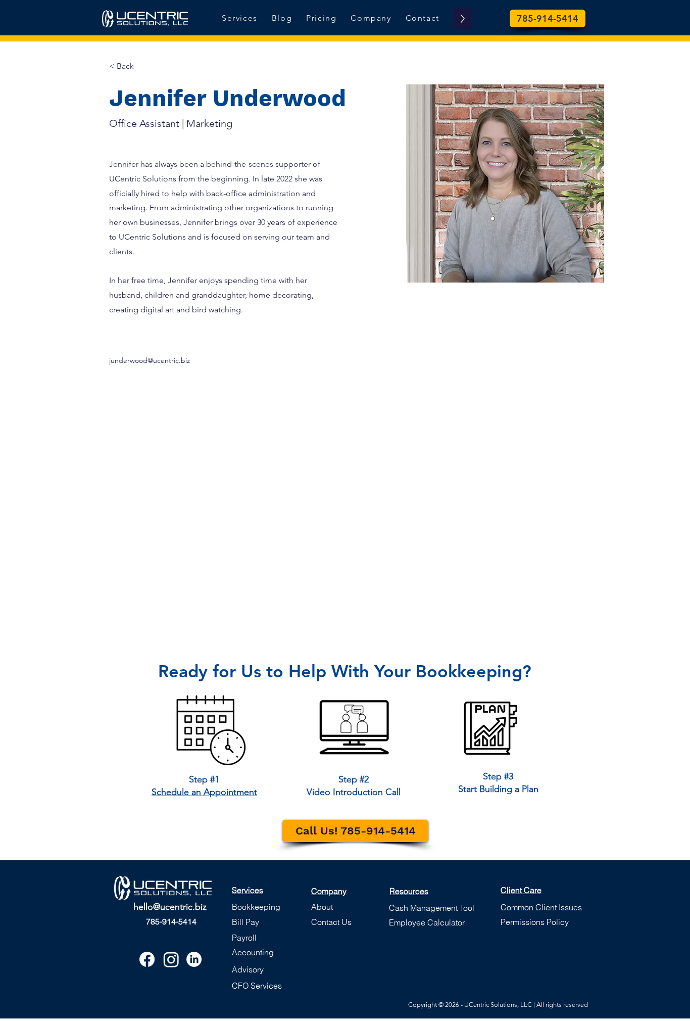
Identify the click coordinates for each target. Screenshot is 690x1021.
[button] (256, 907)
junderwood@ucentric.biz (149, 360)
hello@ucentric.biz (170, 906)
